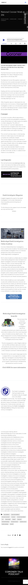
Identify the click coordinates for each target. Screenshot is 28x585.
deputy (14, 519)
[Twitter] (15, 535)
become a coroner (5, 516)
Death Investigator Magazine (13, 195)
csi (2, 519)
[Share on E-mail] (19, 535)
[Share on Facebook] (12, 535)
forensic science (14, 521)
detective (19, 519)
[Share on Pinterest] (17, 535)
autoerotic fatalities (15, 514)
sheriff (11, 524)
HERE (8, 367)
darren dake (8, 519)
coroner (13, 516)
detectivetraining (5, 521)
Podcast (20, 19)
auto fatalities (6, 514)
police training (5, 524)
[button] (25, 2)
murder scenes (23, 521)
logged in (10, 547)
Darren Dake (13, 19)
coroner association (21, 516)
